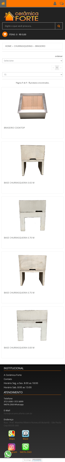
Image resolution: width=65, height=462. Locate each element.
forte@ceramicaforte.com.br (18, 413)
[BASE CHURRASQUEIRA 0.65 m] (32, 160)
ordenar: (59, 56)
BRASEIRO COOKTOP (14, 127)
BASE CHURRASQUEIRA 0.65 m (19, 182)
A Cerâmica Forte (13, 374)
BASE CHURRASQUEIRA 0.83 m (19, 347)
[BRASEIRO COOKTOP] (32, 105)
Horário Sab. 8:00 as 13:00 (18, 387)
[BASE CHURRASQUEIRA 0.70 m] (32, 215)
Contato (8, 379)
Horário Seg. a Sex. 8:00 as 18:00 (21, 383)
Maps (12, 438)
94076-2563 (25, 452)
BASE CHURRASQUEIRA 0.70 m (19, 237)
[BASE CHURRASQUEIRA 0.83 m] (32, 325)
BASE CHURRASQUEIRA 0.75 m (19, 292)
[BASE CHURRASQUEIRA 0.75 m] (32, 270)
